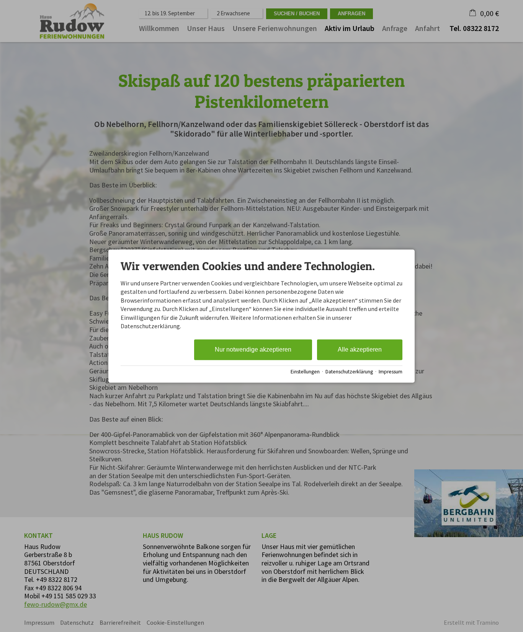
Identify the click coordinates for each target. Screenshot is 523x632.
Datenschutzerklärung (349, 371)
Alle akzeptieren (360, 350)
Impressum (390, 371)
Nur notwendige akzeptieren (253, 350)
